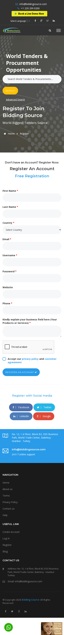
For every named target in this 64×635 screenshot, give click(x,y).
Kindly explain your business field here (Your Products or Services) (30, 321)
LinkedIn (24, 416)
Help (5, 515)
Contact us (9, 508)
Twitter (47, 407)
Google (46, 416)
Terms (6, 495)
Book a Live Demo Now (31, 13)
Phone (7, 303)
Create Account (11, 532)
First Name (10, 190)
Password (10, 271)
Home (11, 133)
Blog (5, 551)
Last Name (10, 206)
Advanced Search (15, 99)
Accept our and (32, 360)
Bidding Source (31, 599)
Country (8, 222)
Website (8, 287)
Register (7, 545)
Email (7, 239)
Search (10, 90)
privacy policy (30, 358)
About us (7, 489)
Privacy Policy (10, 502)
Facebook (23, 407)
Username (10, 255)
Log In (6, 538)
